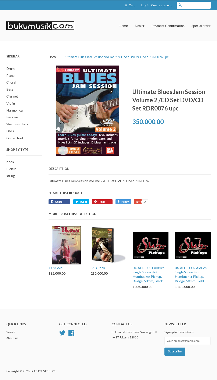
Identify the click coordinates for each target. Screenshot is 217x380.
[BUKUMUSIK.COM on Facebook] (71, 332)
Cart (131, 5)
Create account (161, 5)
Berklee (12, 117)
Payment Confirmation (168, 26)
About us (12, 338)
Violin (10, 103)
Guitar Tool (14, 138)
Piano (10, 75)
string (10, 176)
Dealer (140, 26)
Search (10, 332)
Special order (201, 26)
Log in (145, 5)
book (10, 162)
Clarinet (12, 96)
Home (123, 26)
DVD (10, 131)
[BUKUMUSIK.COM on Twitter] (62, 332)
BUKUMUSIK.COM (43, 371)
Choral (11, 82)
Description (59, 168)
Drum (10, 68)
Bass (9, 89)
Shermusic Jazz (17, 124)
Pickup (11, 169)
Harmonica (14, 110)
